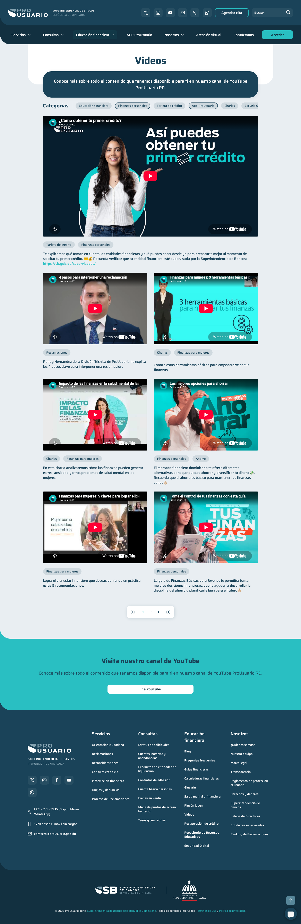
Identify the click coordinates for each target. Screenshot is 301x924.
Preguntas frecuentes (199, 760)
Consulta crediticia (105, 771)
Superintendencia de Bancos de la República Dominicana (121, 911)
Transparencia (241, 771)
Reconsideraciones (105, 762)
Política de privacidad (232, 911)
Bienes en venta (149, 798)
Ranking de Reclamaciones (249, 834)
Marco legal (239, 762)
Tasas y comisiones (151, 820)
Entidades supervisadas (247, 825)
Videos (189, 814)
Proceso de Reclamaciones (110, 799)
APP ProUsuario (139, 35)
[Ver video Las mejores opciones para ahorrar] (206, 415)
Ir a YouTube (150, 689)
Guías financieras (196, 769)
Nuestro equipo (242, 753)
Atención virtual (208, 35)
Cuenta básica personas (155, 789)
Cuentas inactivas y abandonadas (152, 755)
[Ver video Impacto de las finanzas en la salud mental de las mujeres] (95, 415)
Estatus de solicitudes (153, 744)
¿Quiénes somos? (243, 744)
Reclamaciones (102, 753)
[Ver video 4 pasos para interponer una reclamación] (95, 308)
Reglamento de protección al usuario (250, 782)
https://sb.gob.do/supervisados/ (69, 263)
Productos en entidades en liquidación (157, 769)
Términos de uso (206, 911)
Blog (187, 751)
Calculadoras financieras (201, 778)
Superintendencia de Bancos (246, 805)
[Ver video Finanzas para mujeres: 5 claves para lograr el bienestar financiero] (95, 527)
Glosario (190, 787)
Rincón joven (193, 805)
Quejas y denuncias (105, 789)
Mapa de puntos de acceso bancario (157, 809)
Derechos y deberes (244, 794)
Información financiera (108, 780)
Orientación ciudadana (108, 744)
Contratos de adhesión (154, 780)
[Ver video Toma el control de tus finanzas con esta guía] (206, 527)
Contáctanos (244, 35)
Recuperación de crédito (201, 823)
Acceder (276, 35)
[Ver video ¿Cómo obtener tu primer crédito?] (150, 176)
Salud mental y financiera (202, 796)
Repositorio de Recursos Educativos (202, 834)
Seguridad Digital (196, 845)
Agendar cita (231, 12)
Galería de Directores (245, 816)
